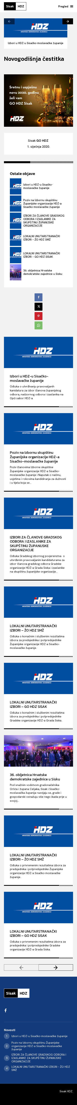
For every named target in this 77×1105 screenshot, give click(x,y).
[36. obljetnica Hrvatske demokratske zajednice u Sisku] (15, 272)
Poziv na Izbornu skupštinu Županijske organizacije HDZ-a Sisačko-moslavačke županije (42, 203)
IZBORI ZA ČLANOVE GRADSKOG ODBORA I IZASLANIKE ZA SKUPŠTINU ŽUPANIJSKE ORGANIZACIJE (43, 220)
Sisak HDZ (66, 1091)
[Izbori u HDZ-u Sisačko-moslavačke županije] (35, 27)
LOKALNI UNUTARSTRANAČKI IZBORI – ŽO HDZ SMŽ (41, 237)
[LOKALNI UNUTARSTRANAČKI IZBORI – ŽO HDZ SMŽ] (15, 238)
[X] (38, 307)
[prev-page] (9, 21)
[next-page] (67, 21)
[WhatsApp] (38, 325)
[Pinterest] (38, 316)
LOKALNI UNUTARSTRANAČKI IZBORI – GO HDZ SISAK (41, 254)
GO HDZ (42, 140)
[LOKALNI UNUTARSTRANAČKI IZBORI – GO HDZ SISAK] (15, 255)
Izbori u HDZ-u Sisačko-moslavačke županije (35, 43)
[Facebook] (38, 297)
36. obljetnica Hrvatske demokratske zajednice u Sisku (42, 272)
